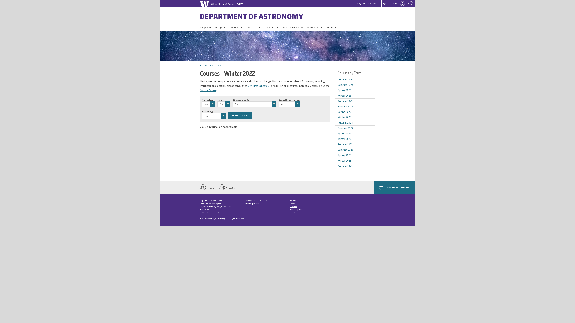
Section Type (208, 112)
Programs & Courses (227, 27)
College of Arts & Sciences (368, 3)
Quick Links (388, 3)
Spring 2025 (344, 111)
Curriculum (207, 100)
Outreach (270, 27)
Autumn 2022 (345, 166)
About (330, 27)
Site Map (293, 206)
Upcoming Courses (212, 65)
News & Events (291, 27)
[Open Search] (411, 3)
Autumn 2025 (345, 101)
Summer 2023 (345, 149)
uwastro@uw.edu (252, 203)
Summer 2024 (345, 128)
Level (220, 100)
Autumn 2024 (345, 122)
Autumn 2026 (345, 79)
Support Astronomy (397, 187)
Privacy (293, 200)
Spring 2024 (344, 133)
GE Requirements (241, 100)
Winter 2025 (344, 117)
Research (252, 27)
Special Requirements (289, 100)
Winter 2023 (344, 160)
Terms (292, 203)
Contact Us (294, 212)
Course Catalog (208, 90)
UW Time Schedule (258, 85)
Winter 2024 (344, 139)
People (204, 27)
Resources (313, 27)
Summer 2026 (345, 84)
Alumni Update (296, 209)
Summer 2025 (345, 106)
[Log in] (402, 3)
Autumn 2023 (345, 144)
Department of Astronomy (252, 16)
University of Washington (217, 218)
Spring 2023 (344, 155)
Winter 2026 (344, 95)
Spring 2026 (344, 90)
